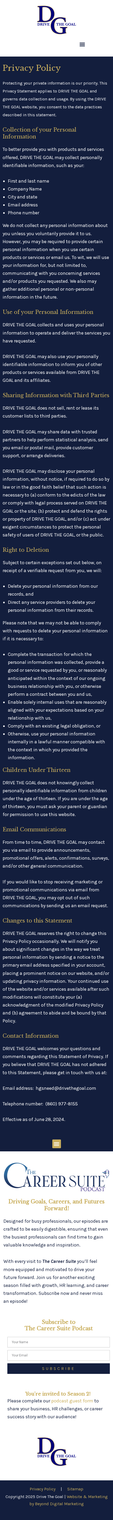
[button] (82, 44)
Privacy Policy (42, 1488)
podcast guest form (72, 1401)
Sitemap (75, 1488)
